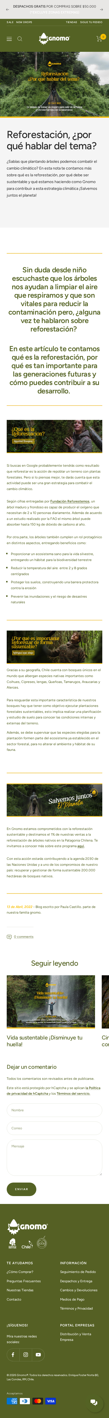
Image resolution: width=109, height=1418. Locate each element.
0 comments (24, 937)
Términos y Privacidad (76, 1308)
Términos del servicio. (73, 1094)
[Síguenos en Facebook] (13, 1354)
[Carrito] (99, 39)
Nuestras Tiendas (20, 1290)
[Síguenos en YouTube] (38, 1354)
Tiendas (71, 22)
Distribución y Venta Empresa (75, 1337)
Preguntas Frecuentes (24, 1281)
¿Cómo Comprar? (20, 1272)
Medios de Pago (72, 1299)
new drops (24, 22)
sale (10, 22)
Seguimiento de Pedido (78, 1272)
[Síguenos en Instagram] (25, 1354)
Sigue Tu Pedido (91, 22)
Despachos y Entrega (76, 1281)
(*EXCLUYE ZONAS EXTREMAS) (54, 12)
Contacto (14, 1299)
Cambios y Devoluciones (79, 1290)
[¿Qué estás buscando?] (19, 38)
